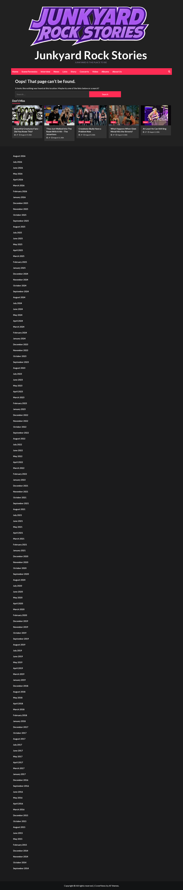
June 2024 (18, 309)
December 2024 (20, 274)
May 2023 (17, 385)
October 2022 (19, 427)
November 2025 (20, 209)
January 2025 (19, 268)
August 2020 (19, 580)
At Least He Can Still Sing (154, 129)
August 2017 (19, 739)
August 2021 (19, 509)
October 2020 (19, 568)
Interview (45, 71)
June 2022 (18, 450)
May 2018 (17, 697)
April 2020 (18, 603)
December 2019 (20, 621)
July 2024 (17, 303)
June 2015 (18, 833)
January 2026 (19, 197)
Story (73, 71)
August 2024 (19, 297)
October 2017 (19, 733)
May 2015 (17, 839)
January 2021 (19, 550)
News (56, 71)
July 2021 (17, 515)
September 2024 (21, 291)
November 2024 (20, 279)
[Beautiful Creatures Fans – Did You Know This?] (27, 115)
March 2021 (18, 538)
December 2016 (20, 780)
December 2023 (20, 344)
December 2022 (20, 415)
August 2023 (19, 368)
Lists (65, 71)
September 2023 (21, 362)
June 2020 (18, 591)
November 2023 (20, 350)
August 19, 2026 (26, 135)
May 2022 (17, 456)
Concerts (84, 71)
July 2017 (17, 744)
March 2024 (18, 327)
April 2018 (18, 703)
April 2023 (18, 391)
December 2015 (20, 815)
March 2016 (18, 809)
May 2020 (17, 597)
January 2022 (19, 480)
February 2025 (20, 262)
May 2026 (17, 173)
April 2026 (18, 179)
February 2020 (20, 615)
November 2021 (20, 491)
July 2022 (17, 444)
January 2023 (19, 409)
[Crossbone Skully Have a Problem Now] (91, 115)
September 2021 (21, 503)
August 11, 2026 (58, 137)
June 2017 (18, 750)
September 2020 (21, 574)
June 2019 (18, 656)
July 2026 (17, 162)
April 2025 (18, 250)
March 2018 (18, 709)
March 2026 (18, 185)
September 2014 (21, 868)
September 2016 (21, 786)
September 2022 (21, 432)
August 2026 (19, 156)
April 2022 (18, 462)
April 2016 (18, 803)
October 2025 (19, 215)
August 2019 (19, 644)
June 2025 (18, 238)
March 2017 (18, 768)
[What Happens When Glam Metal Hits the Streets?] (124, 115)
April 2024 (18, 321)
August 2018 (19, 692)
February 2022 (20, 474)
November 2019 (20, 627)
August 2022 (19, 438)
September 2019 (21, 639)
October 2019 (19, 633)
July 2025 (17, 232)
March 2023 (18, 397)
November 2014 (20, 856)
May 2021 (17, 527)
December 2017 (20, 727)
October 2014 (19, 862)
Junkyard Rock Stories (91, 55)
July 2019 (17, 650)
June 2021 (18, 521)
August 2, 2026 (154, 132)
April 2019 (18, 668)
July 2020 (17, 586)
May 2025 (17, 244)
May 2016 (17, 797)
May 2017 (17, 756)
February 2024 (20, 332)
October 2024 (19, 285)
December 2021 (20, 485)
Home (15, 71)
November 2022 (20, 421)
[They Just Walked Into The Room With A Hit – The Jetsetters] (59, 115)
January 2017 (19, 774)
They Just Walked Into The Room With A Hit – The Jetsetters (59, 132)
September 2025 (21, 221)
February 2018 (20, 715)
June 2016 (18, 792)
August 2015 (19, 827)
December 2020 (20, 556)
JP (17, 135)
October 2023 (19, 356)
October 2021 (19, 497)
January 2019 (19, 680)
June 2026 (18, 168)
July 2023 (17, 374)
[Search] (169, 71)
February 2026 (20, 191)
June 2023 (18, 380)
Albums (105, 71)
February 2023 (20, 403)
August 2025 (19, 226)
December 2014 (20, 850)
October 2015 (19, 821)
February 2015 (20, 845)
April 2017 (18, 762)
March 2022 (18, 468)
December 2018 (20, 686)
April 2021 (18, 533)
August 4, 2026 (122, 135)
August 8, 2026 (90, 135)
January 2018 (19, 721)
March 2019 (18, 674)
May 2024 (17, 315)
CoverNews (100, 885)
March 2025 (18, 256)
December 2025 (20, 203)
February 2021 (20, 544)
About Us (117, 71)
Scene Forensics (29, 71)
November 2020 (20, 562)
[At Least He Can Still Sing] (156, 115)
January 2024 (19, 338)
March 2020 (18, 609)
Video (95, 71)
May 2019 (17, 662)
